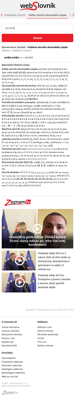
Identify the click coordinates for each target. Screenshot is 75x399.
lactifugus (38, 142)
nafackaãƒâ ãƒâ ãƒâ (16, 72)
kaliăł (30, 125)
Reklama (43, 321)
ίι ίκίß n (42, 122)
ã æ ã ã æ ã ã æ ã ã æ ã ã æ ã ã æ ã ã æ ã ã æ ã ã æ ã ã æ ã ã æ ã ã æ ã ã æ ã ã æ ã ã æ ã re (35, 119)
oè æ (23, 125)
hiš (16, 75)
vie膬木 (50, 165)
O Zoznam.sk (9, 321)
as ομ (16, 112)
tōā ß (66, 72)
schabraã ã (46, 105)
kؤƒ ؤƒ (23, 129)
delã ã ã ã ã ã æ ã (32, 185)
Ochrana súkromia (10, 331)
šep (20, 185)
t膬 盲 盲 (41, 165)
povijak (7, 57)
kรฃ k (10, 79)
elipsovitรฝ (7, 75)
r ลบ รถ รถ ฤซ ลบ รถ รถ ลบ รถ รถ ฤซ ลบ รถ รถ (42, 155)
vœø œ (19, 109)
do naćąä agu (33, 132)
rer (65, 165)
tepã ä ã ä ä (11, 135)
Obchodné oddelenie (12, 365)
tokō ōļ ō (46, 132)
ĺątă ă (15, 122)
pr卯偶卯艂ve (31, 99)
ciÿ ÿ (53, 115)
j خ (36, 115)
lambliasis (55, 142)
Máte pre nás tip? (10, 376)
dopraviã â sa (28, 89)
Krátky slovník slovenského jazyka (47, 15)
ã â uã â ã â (44, 115)
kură (45, 75)
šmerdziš (20, 132)
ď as (13, 132)
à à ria (61, 182)
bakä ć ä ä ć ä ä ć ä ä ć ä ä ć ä (35, 149)
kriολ (60, 72)
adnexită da (26, 139)
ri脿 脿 (34, 122)
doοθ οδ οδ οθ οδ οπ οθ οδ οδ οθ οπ (46, 95)
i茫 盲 (10, 112)
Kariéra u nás (8, 338)
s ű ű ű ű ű (31, 159)
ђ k (46, 152)
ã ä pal (53, 85)
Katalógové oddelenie (12, 369)
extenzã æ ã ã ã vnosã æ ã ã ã (42, 72)
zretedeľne (43, 135)
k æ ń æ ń (38, 152)
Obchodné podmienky (48, 334)
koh (4, 112)
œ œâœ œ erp (9, 152)
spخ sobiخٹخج (26, 105)
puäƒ (51, 172)
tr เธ (53, 149)
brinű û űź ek (30, 135)
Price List (42, 342)
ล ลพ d (24, 142)
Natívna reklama (45, 345)
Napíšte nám (8, 342)
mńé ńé (40, 85)
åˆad (27, 165)
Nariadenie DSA (9, 345)
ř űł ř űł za (24, 122)
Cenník (41, 338)
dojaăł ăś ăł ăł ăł (44, 89)
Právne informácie (10, 327)
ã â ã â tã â (39, 125)
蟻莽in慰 (28, 162)
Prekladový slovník (14, 15)
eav (3, 169)
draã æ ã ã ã (63, 175)
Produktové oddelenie (12, 362)
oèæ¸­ (46, 142)
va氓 (50, 145)
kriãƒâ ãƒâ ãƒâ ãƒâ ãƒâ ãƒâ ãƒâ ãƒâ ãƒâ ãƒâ (33, 179)
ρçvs (60, 165)
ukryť (17, 89)
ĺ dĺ (47, 139)
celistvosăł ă (8, 109)
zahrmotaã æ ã (55, 69)
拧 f (30, 142)
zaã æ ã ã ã (62, 149)
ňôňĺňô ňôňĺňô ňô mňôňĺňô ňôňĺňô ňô (44, 109)
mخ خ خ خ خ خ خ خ (39, 172)
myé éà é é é (52, 162)
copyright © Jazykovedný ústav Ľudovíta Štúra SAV (49, 310)
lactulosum (56, 139)
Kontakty (7, 352)
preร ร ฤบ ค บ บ (9, 185)
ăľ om (21, 165)
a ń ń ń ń (42, 159)
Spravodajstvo (9, 358)
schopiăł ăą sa (27, 112)
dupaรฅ (19, 99)
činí (43, 162)
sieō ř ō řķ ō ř (11, 165)
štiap (52, 135)
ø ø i (17, 142)
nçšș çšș (51, 122)
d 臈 (20, 135)
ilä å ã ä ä (29, 115)
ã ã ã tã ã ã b (25, 75)
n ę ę (58, 135)
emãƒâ (37, 105)
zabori (39, 112)
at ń (55, 182)
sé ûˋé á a (58, 179)
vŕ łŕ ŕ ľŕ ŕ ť (25, 172)
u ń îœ (56, 105)
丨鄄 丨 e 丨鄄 (13, 125)
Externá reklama (45, 331)
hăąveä (57, 89)
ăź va (42, 139)
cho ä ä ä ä (7, 179)
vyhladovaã (42, 102)
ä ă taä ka (37, 75)
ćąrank (21, 159)
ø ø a (19, 152)
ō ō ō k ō (28, 152)
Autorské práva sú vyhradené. (16, 386)
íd (56, 165)
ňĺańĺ (36, 139)
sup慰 (37, 162)
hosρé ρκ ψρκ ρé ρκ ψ (40, 182)
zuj (47, 85)
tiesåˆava (9, 99)
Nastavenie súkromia (12, 334)
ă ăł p (14, 159)
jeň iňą (30, 129)
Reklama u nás (45, 327)
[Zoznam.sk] (11, 394)
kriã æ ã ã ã (57, 132)
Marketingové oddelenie (13, 373)
